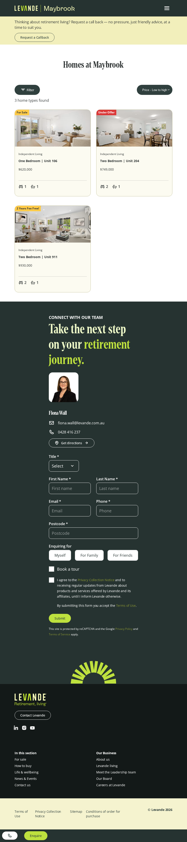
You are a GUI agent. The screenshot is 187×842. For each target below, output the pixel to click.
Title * (54, 456)
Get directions (71, 443)
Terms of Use (126, 605)
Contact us (23, 785)
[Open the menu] (166, 8)
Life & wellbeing (27, 772)
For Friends (122, 555)
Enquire (36, 836)
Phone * (103, 501)
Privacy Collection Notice (96, 580)
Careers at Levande (110, 785)
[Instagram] (24, 727)
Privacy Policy (123, 629)
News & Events (26, 778)
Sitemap (76, 811)
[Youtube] (32, 727)
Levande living (107, 766)
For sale (20, 759)
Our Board (104, 778)
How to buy (23, 766)
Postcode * (58, 524)
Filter (30, 90)
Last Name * (107, 479)
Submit (60, 618)
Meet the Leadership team (116, 772)
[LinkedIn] (16, 727)
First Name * (60, 479)
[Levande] (26, 9)
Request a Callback (34, 37)
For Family (89, 555)
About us (103, 759)
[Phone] (10, 835)
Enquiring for (60, 546)
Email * (55, 501)
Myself (60, 555)
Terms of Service (59, 634)
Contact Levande (32, 715)
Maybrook (59, 8)
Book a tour (68, 569)
